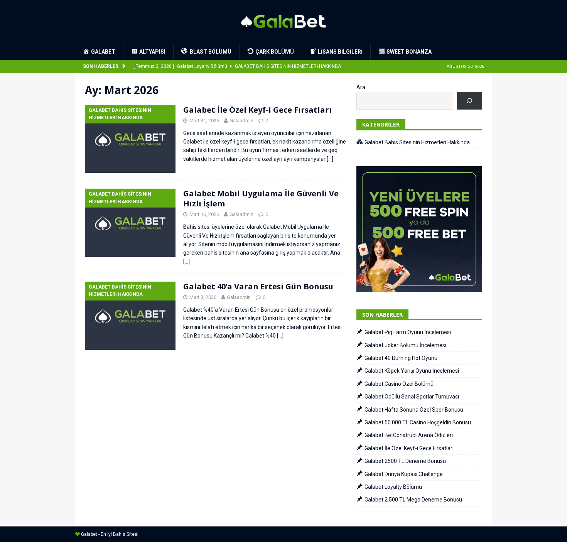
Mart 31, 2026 (204, 120)
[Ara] (469, 101)
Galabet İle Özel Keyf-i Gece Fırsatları (257, 110)
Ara (360, 87)
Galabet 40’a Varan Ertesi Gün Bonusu (258, 286)
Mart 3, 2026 (202, 297)
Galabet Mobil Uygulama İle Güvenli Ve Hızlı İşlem (261, 198)
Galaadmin (241, 120)
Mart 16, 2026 (204, 214)
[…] (330, 159)
